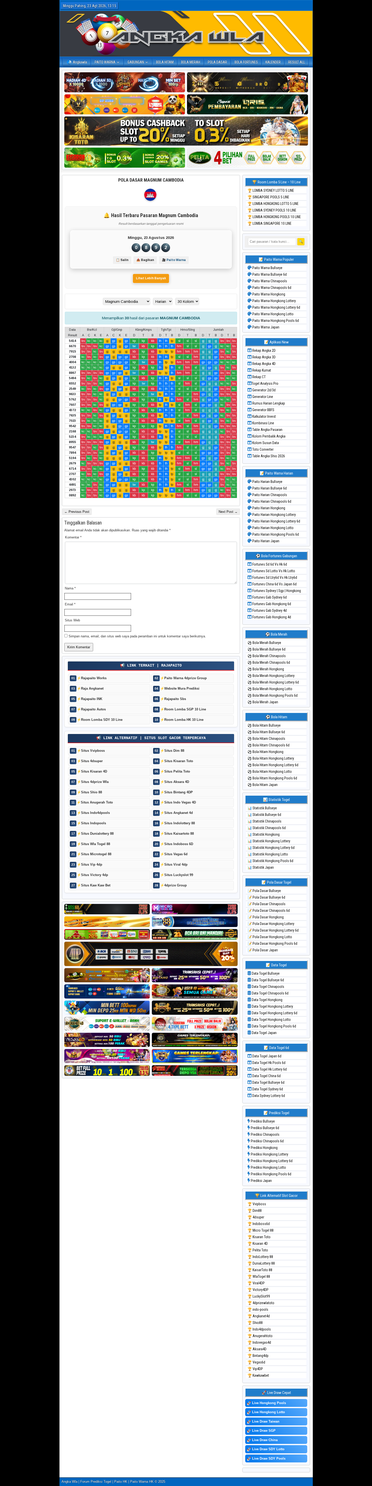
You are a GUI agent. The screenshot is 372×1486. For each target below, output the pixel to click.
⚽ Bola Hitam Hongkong (265, 752)
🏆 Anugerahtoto (260, 1336)
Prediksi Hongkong (264, 1148)
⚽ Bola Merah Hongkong (265, 669)
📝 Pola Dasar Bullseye (264, 891)
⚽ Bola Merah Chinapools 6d (268, 662)
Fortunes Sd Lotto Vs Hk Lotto (273, 571)
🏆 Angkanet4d (258, 1316)
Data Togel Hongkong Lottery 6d (274, 1013)
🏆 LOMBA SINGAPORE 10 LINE (269, 223)
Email (70, 604)
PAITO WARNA (105, 62)
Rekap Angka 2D (264, 350)
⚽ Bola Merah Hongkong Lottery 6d (273, 682)
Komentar (73, 537)
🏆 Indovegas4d (259, 1342)
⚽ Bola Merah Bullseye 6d (266, 649)
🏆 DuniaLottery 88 (261, 1263)
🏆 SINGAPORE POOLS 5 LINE (268, 197)
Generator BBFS (263, 410)
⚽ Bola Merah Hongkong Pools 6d (272, 695)
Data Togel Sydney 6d (267, 1089)
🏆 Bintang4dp (257, 1356)
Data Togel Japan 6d (266, 1056)
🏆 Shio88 (255, 1323)
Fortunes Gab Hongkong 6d (271, 604)
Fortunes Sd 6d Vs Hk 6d (269, 564)
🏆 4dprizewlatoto (260, 1303)
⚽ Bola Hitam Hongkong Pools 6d (272, 778)
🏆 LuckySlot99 (258, 1296)
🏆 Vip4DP (255, 1369)
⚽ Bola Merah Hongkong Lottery (271, 676)
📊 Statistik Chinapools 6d (266, 828)
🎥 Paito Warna (174, 260)
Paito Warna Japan (265, 327)
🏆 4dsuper (255, 1217)
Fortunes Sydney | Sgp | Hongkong (276, 591)
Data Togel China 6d (266, 1076)
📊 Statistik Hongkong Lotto (267, 854)
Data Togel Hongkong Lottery (272, 1006)
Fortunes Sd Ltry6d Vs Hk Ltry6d (274, 577)
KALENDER (273, 62)
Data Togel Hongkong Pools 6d (273, 1026)
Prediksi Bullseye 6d (264, 1128)
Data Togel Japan (264, 1033)
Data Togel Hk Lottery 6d (269, 1069)
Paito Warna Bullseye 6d (269, 274)
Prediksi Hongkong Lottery (269, 1154)
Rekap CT (259, 377)
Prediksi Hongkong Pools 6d (270, 1174)
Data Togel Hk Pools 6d (268, 1063)
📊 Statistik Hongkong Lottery (268, 841)
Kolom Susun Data (265, 443)
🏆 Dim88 (254, 1211)
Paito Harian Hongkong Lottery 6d (276, 521)
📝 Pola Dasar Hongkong (265, 917)
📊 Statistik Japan (260, 867)
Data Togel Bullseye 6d (267, 980)
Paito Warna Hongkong (268, 294)
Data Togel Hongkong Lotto (271, 1020)
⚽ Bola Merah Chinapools (266, 656)
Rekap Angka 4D (264, 364)
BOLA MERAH (190, 62)
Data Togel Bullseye (265, 973)
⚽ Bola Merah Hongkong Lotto (269, 689)
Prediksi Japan (261, 1181)
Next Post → (228, 512)
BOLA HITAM (165, 62)
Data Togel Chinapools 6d (269, 993)
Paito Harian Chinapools (269, 495)
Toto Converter (263, 449)
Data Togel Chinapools (267, 987)
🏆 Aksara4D (256, 1349)
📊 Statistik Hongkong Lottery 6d (271, 848)
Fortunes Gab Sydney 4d (269, 610)
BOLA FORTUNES (246, 62)
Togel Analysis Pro (265, 383)
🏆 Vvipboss (256, 1204)
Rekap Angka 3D (264, 357)
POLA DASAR (217, 62)
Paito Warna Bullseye (267, 268)
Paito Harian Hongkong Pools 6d (275, 534)
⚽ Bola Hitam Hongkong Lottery (270, 758)
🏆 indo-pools (257, 1309)
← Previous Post (76, 512)
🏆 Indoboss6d (258, 1224)
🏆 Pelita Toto (257, 1250)
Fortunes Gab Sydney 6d (269, 597)
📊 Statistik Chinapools (264, 821)
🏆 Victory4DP (257, 1290)
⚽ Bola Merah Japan (262, 702)
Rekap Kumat (261, 370)
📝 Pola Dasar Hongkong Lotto (269, 937)
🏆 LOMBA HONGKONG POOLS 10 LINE (274, 217)
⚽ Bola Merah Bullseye (264, 643)
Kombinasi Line (263, 423)
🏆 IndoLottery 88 (260, 1257)
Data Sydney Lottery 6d (268, 1096)
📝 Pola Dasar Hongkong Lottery (270, 924)
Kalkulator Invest (264, 416)
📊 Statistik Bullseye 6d (264, 815)
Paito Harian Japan (265, 541)
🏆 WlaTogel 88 (258, 1276)
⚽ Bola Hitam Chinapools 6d (268, 745)
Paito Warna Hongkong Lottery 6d (276, 307)
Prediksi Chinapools (264, 1134)
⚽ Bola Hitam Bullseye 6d (266, 732)
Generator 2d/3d (264, 390)
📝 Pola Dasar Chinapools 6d (268, 910)
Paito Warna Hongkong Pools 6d (275, 321)
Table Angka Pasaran (267, 430)
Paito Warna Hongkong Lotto (273, 314)
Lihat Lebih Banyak (151, 278)
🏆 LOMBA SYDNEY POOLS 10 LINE (271, 210)
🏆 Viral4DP (256, 1283)
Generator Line (262, 397)
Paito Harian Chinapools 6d (271, 501)
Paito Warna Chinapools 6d (271, 288)
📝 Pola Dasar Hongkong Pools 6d (272, 943)
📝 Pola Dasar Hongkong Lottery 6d (273, 930)
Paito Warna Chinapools (269, 281)
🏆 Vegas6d (256, 1362)
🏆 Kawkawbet (258, 1375)
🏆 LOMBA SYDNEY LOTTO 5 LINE (270, 190)
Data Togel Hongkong (266, 1000)
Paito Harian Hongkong (268, 508)
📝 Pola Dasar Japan (262, 950)
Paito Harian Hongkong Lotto (273, 528)
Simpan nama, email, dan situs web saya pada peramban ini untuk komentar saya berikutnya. (137, 636)
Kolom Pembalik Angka (268, 436)
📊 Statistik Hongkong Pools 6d (270, 861)
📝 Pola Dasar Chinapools (266, 904)
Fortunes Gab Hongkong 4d (271, 617)
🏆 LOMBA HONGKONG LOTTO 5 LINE (273, 204)
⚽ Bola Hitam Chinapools (266, 739)
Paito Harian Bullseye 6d (269, 488)
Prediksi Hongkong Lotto (268, 1167)
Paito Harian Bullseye (267, 482)
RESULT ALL (296, 62)
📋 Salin (122, 260)
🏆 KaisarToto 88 (259, 1270)
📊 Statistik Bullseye (262, 808)
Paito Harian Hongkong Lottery (274, 515)
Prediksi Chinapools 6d (267, 1141)
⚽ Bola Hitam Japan (262, 785)
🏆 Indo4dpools (259, 1329)
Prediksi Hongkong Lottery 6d (271, 1161)
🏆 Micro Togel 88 (260, 1230)
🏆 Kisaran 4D (257, 1244)
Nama (70, 588)
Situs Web (72, 620)
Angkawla (80, 62)
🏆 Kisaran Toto (259, 1237)
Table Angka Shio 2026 (268, 456)
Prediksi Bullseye (262, 1121)
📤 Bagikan (145, 260)
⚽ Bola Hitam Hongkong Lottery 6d (272, 765)
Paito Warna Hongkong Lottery (274, 301)
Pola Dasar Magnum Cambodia (151, 180)
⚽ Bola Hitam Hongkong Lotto (269, 772)
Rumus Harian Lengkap (268, 403)
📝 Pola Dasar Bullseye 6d (266, 897)
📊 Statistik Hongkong (263, 834)
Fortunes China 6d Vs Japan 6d (274, 584)
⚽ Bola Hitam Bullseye (264, 725)
